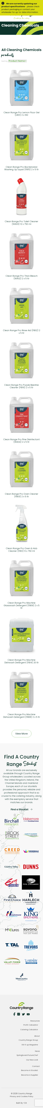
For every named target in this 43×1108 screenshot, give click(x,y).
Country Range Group (28, 1040)
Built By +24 (21, 1103)
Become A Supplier (29, 1075)
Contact (36, 1066)
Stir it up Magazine (30, 1044)
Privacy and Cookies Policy (21, 1096)
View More (21, 733)
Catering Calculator (29, 1029)
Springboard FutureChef (27, 1055)
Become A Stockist (29, 1070)
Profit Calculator (30, 1025)
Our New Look (32, 1060)
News (37, 1051)
